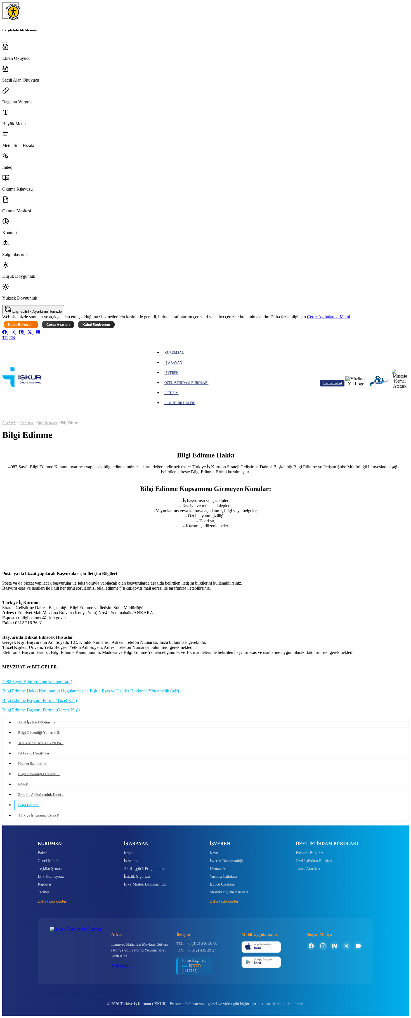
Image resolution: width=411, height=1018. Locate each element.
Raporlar (44, 884)
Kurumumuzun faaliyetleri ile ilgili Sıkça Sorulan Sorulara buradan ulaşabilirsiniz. (206, 540)
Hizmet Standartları (33, 763)
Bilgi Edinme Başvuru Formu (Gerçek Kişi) (41, 710)
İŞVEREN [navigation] (171, 372)
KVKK (23, 784)
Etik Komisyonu (51, 876)
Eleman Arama (221, 869)
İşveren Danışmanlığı (226, 861)
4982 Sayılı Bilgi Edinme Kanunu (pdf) (37, 681)
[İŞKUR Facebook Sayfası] (311, 945)
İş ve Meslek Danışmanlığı (145, 884)
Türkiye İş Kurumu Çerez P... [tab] (39, 815)
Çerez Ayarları (58, 325)
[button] (205, 52)
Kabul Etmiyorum (96, 325)
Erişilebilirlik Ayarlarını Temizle (36, 311)
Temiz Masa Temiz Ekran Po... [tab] (40, 743)
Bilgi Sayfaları (47, 423)
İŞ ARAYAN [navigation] (173, 362)
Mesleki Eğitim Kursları (229, 892)
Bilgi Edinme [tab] (28, 805)
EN (12, 337)
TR (5, 337)
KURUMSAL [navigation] (174, 352)
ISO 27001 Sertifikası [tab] (34, 753)
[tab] (211, 764)
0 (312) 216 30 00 (202, 943)
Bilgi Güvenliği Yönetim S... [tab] (40, 732)
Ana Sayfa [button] (9, 423)
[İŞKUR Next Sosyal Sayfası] (334, 945)
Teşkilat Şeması (50, 869)
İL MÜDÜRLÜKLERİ (179, 403)
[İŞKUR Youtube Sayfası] (358, 945)
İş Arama (131, 861)
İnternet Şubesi (332, 383)
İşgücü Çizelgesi (222, 884)
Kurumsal (27, 423)
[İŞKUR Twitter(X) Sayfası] (346, 945)
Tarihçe (43, 892)
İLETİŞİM (171, 393)
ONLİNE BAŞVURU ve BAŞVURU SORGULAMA (206, 549)
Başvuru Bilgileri (309, 853)
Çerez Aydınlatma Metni (328, 316)
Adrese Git (121, 965)
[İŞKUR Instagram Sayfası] (322, 945)
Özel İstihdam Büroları (314, 861)
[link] (5, 332)
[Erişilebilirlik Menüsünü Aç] (10, 10)
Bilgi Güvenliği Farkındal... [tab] (39, 774)
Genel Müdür (48, 861)
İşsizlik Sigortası (137, 876)
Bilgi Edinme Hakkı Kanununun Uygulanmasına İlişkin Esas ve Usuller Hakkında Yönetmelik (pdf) (90, 691)
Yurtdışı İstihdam (223, 876)
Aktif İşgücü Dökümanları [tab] (38, 722)
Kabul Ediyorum (21, 325)
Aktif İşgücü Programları (144, 869)
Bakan (43, 853)
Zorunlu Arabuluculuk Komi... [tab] (41, 794)
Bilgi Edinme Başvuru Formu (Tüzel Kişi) (39, 700)
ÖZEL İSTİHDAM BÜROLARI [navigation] (186, 383)
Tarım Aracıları (308, 869)
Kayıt (128, 853)
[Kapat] (4, 42)
